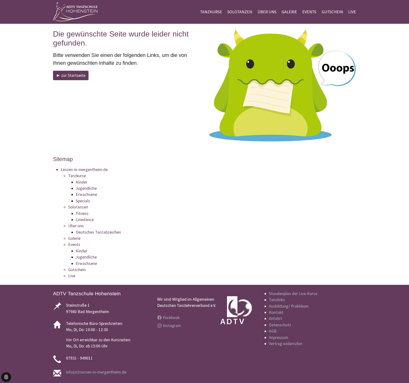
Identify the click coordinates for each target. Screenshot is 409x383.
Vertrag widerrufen (285, 343)
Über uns (76, 225)
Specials (83, 200)
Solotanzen (78, 207)
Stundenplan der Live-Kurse (293, 293)
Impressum (278, 337)
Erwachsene (86, 194)
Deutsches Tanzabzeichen (98, 232)
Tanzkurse (77, 175)
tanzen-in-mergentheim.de (84, 169)
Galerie (74, 238)
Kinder (81, 182)
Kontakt (276, 312)
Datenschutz (280, 325)
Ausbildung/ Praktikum (289, 306)
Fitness (82, 213)
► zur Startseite (70, 75)
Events (74, 244)
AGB (272, 331)
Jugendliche (86, 188)
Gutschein (77, 269)
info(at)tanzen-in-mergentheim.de (96, 372)
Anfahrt (275, 318)
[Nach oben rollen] (398, 372)
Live (71, 275)
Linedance (85, 219)
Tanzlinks (277, 299)
